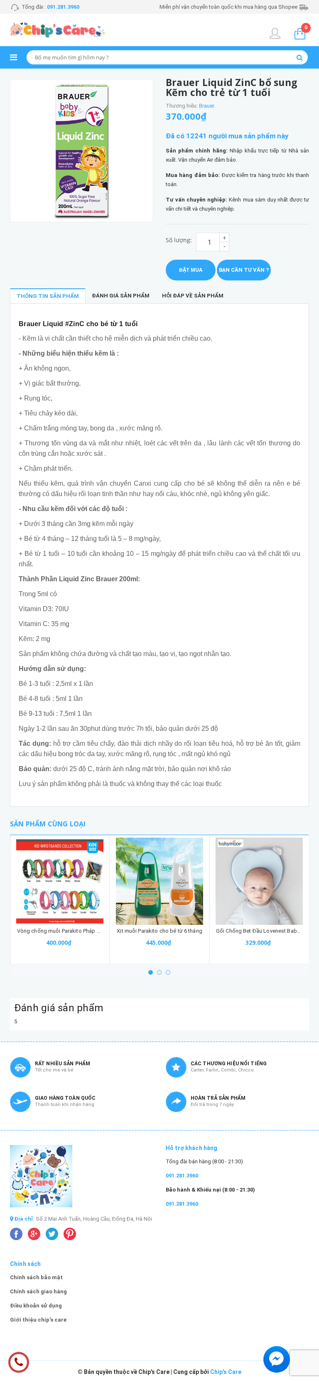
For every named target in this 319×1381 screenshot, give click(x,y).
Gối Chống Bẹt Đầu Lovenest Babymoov (265, 931)
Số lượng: (179, 240)
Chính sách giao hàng (38, 1291)
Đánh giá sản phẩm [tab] (121, 295)
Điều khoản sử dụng (36, 1305)
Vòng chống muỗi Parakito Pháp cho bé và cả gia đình (83, 931)
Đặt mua (190, 269)
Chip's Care (225, 1372)
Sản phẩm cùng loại (48, 823)
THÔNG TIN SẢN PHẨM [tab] (48, 296)
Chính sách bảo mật (36, 1277)
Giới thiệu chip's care (38, 1320)
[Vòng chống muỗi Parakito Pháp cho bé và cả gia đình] (60, 881)
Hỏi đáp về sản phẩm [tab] (192, 295)
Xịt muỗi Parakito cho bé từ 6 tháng (159, 931)
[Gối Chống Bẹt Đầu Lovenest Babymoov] (259, 881)
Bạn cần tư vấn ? (244, 270)
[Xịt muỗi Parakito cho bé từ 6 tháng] (159, 881)
